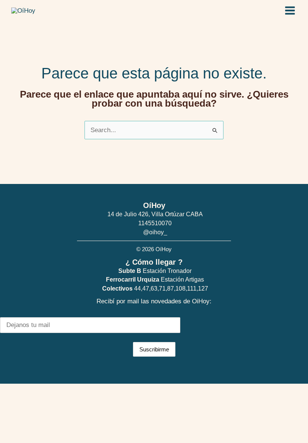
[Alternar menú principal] (290, 10)
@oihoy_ (155, 232)
